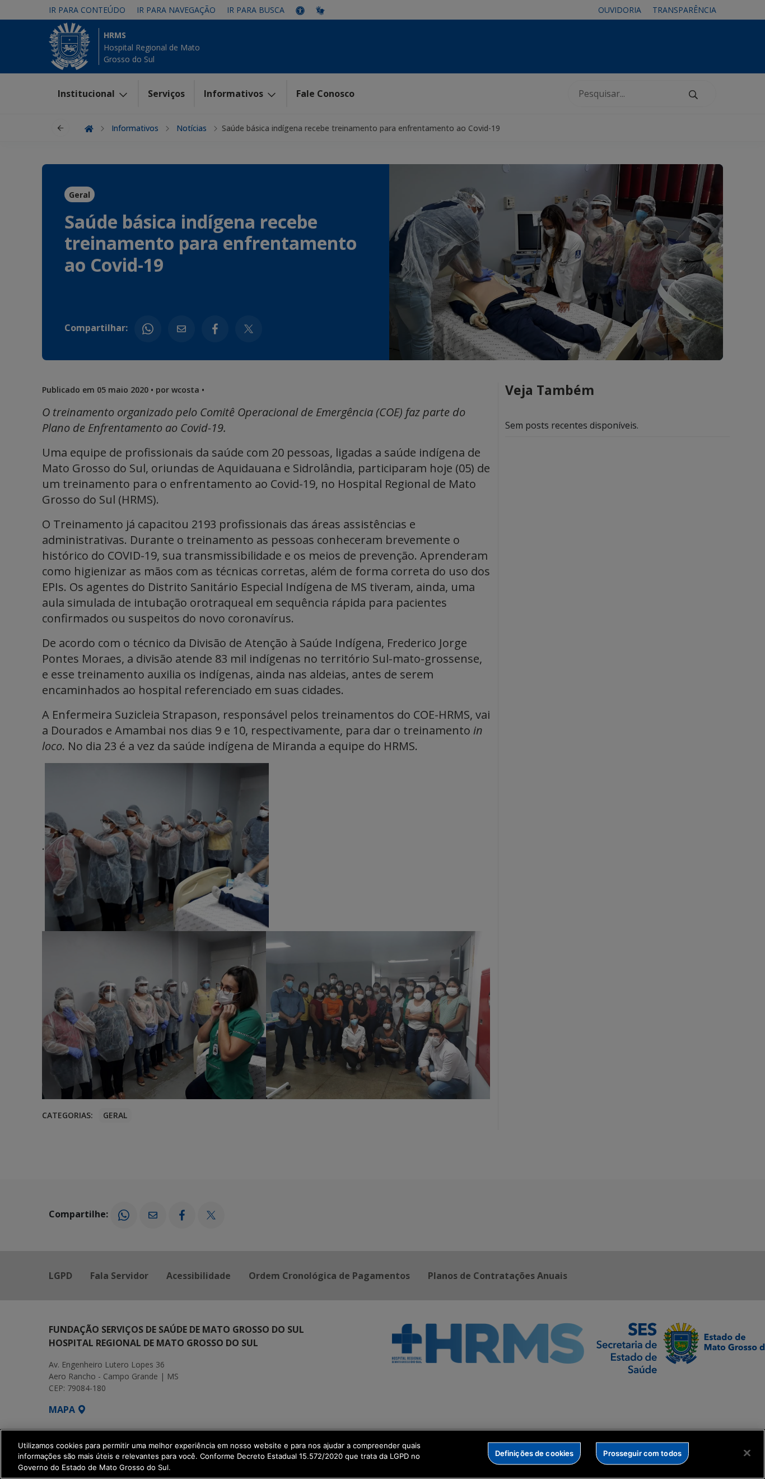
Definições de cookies (534, 1452)
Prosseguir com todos (642, 1452)
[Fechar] (747, 1452)
